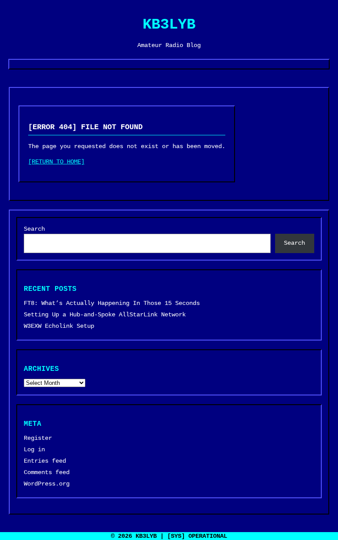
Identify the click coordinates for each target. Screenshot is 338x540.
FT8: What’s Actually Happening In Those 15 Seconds (112, 303)
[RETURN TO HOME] (56, 161)
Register (38, 438)
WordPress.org (47, 483)
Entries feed (45, 460)
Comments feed (47, 472)
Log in (34, 449)
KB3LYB (169, 24)
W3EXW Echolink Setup (59, 326)
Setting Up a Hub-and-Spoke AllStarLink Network (105, 314)
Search (34, 228)
